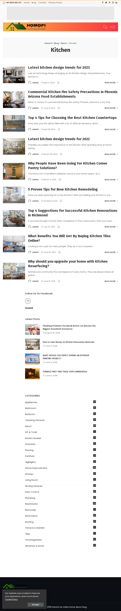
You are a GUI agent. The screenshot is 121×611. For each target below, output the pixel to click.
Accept (35, 604)
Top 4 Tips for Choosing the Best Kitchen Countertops (72, 118)
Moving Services (33, 486)
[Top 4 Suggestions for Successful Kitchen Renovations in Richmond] (14, 218)
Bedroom (30, 414)
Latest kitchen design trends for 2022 (59, 139)
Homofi (29, 308)
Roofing (29, 521)
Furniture (30, 456)
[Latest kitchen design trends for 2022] (14, 146)
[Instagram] (113, 2)
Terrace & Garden (35, 527)
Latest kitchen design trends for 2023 (59, 67)
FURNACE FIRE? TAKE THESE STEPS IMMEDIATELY (65, 371)
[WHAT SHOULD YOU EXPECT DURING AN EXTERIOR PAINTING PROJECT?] (32, 359)
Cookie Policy (11, 599)
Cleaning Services (35, 420)
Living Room (31, 479)
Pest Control (32, 491)
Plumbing (30, 497)
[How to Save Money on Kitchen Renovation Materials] (32, 344)
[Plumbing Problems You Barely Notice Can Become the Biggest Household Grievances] (32, 329)
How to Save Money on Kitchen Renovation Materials (68, 342)
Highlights (30, 462)
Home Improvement (36, 468)
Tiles (27, 533)
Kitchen (11, 80)
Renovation (31, 515)
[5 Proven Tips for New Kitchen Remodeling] (14, 195)
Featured (30, 444)
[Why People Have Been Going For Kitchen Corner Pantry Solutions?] (14, 171)
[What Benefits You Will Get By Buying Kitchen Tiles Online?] (14, 244)
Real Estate (31, 503)
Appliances (31, 402)
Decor (28, 426)
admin (35, 83)
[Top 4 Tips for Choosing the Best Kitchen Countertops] (14, 123)
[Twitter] (106, 2)
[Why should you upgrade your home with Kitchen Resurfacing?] (14, 271)
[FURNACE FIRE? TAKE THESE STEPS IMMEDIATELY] (32, 373)
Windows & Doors (34, 545)
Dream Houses (33, 438)
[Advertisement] (60, 13)
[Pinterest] (109, 2)
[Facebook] (102, 2)
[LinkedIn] (116, 2)
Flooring (29, 450)
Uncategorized (33, 539)
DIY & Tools (31, 432)
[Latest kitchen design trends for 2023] (14, 75)
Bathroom (30, 408)
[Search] (105, 26)
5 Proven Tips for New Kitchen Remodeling (63, 189)
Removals (30, 509)
